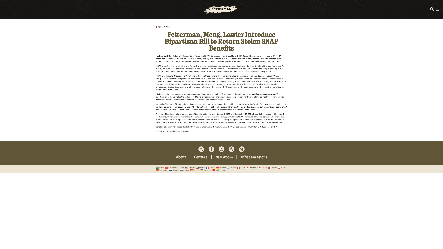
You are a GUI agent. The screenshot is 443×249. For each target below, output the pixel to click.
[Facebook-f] (211, 149)
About (181, 156)
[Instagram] (221, 149)
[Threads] (231, 149)
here (187, 131)
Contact (200, 156)
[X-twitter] (201, 149)
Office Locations (254, 156)
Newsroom (224, 156)
